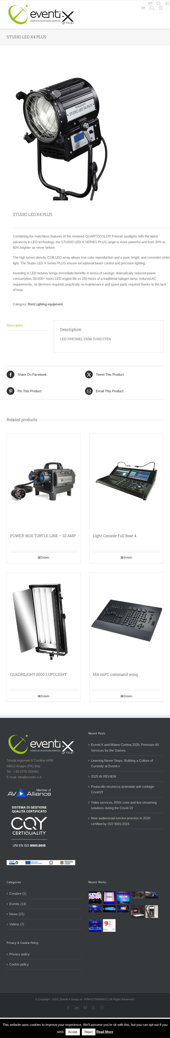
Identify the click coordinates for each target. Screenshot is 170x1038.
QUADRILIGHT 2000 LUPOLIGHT (38, 674)
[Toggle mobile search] (152, 8)
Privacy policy (19, 954)
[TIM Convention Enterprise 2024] (109, 909)
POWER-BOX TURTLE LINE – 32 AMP (43, 535)
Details (45, 557)
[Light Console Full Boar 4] (126, 481)
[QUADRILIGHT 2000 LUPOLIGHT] (43, 620)
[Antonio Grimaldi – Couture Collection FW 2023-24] (151, 912)
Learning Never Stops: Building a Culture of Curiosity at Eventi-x (122, 763)
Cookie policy (19, 964)
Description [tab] (15, 325)
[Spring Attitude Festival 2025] (95, 898)
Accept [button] (72, 1032)
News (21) (16, 914)
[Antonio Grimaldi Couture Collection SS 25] (137, 895)
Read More (104, 1032)
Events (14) (17, 904)
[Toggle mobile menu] (161, 8)
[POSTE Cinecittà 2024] (123, 909)
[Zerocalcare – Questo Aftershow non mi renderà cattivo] (137, 912)
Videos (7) (16, 924)
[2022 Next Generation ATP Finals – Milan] (95, 925)
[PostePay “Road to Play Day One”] (151, 895)
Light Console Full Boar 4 (114, 535)
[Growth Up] (123, 898)
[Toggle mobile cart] (143, 8)
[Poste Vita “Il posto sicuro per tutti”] (95, 909)
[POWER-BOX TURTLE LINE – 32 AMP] (43, 481)
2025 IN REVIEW (103, 776)
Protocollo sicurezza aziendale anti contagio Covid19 (122, 789)
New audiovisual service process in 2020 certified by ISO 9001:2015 (120, 820)
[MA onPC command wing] (126, 620)
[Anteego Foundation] (109, 898)
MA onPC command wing (115, 674)
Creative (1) (17, 893)
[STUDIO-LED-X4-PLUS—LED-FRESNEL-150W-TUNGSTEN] (85, 128)
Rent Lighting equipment (45, 304)
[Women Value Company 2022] (109, 925)
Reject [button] (89, 1032)
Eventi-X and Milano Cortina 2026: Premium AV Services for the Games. (125, 747)
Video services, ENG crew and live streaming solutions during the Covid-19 (124, 805)
